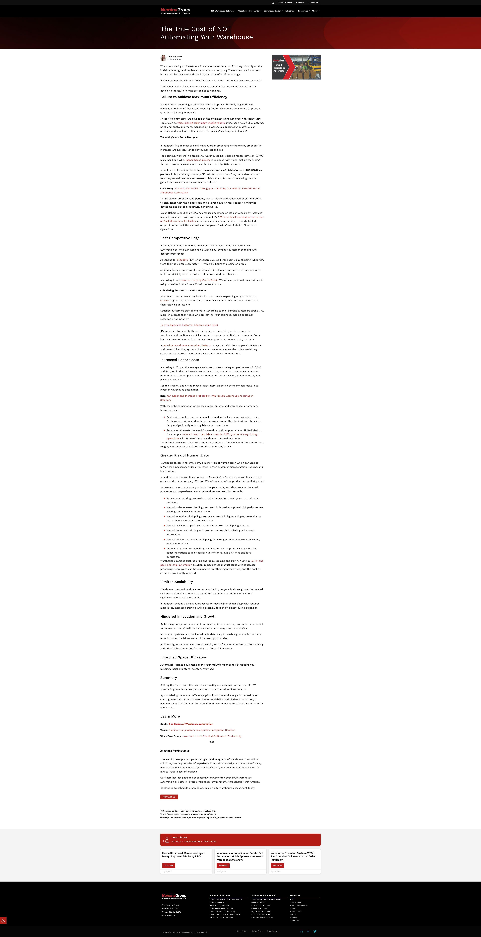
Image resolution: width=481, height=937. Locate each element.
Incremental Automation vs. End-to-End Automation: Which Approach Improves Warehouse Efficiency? (239, 856)
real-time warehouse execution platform (187, 345)
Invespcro (182, 259)
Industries (289, 11)
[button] (3, 920)
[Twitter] (315, 931)
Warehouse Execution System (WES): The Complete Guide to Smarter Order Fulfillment (293, 856)
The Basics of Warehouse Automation (191, 724)
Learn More (179, 837)
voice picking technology (192, 122)
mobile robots (216, 122)
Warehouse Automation (249, 11)
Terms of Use (257, 931)
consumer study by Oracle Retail (198, 280)
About (314, 11)
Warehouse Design (272, 11)
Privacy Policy (241, 931)
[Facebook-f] (308, 931)
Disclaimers (272, 931)
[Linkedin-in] (301, 931)
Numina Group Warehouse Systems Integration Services (202, 730)
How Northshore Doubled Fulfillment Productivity (212, 736)
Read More (169, 866)
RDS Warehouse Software (222, 11)
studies (164, 300)
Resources (303, 11)
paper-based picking (198, 160)
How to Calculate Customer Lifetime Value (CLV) (189, 325)
